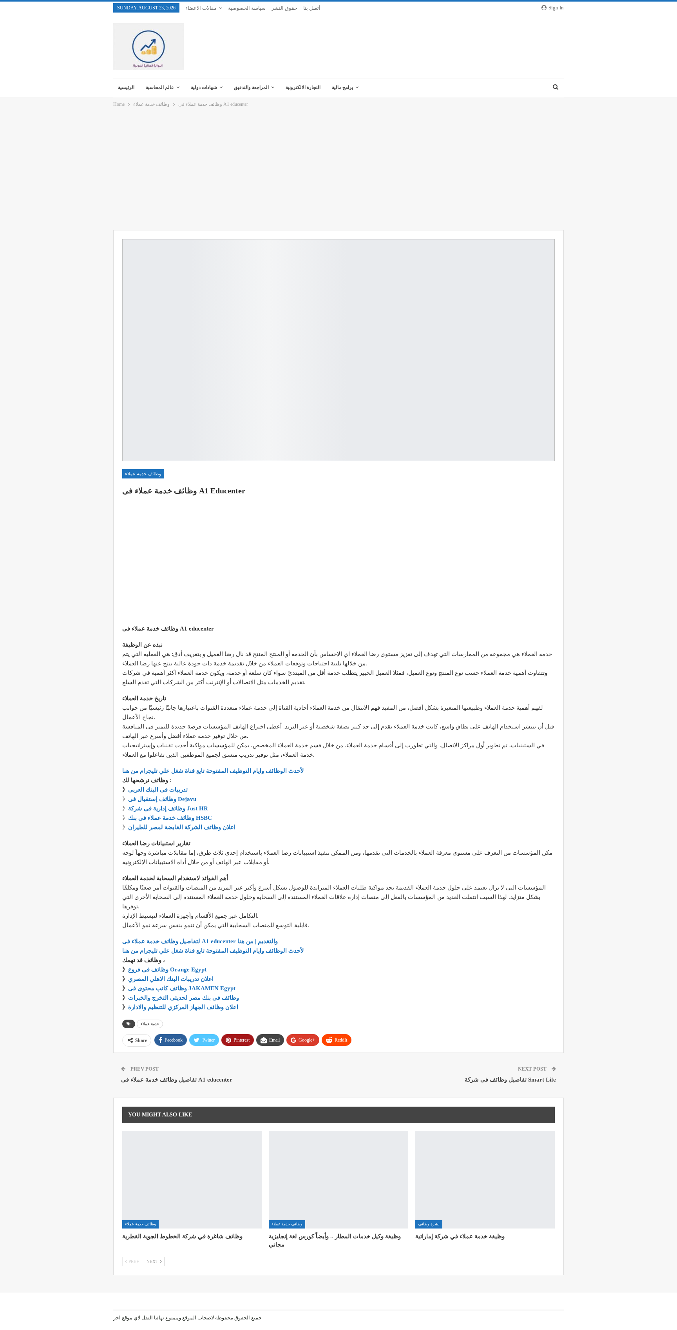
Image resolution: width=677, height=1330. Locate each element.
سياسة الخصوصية (247, 8)
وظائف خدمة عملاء (143, 474)
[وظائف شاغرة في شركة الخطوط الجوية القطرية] (192, 1180)
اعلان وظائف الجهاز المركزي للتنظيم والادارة (183, 1007)
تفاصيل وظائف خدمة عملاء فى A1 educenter (176, 1079)
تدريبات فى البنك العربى (158, 789)
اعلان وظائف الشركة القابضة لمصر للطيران (181, 827)
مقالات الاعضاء (201, 8)
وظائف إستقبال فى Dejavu (162, 799)
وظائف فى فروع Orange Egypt (167, 969)
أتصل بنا (311, 8)
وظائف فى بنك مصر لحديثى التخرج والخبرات (183, 998)
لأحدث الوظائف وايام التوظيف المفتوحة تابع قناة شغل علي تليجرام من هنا (213, 771)
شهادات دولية (204, 87)
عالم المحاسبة (160, 87)
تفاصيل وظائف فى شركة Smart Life (510, 1079)
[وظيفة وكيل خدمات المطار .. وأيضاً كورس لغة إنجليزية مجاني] (338, 1180)
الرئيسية (126, 87)
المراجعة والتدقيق (251, 87)
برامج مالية (342, 87)
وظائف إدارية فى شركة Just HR (168, 808)
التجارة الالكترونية (303, 87)
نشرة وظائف (429, 1224)
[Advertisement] (338, 169)
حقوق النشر (284, 8)
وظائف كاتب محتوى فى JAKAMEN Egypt (181, 988)
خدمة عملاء (150, 1024)
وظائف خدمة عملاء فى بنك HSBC (170, 818)
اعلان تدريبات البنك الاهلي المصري (171, 979)
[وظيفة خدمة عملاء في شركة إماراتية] (485, 1180)
